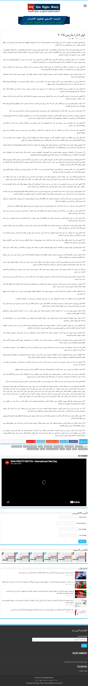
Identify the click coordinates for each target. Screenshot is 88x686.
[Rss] (56, 680)
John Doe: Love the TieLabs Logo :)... (75, 662)
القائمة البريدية (82, 636)
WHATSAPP (82, 517)
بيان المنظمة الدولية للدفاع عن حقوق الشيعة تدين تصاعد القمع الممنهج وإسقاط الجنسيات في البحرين (42, 610)
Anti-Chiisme (59, 446)
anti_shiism (69, 446)
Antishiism (48, 446)
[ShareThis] (43, 680)
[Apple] (40, 680)
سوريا (42, 449)
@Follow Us (82, 667)
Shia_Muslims (17, 446)
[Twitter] (52, 680)
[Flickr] (47, 680)
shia (40, 446)
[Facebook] (54, 680)
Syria (68, 449)
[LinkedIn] (50, 680)
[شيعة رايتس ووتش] (44, 7)
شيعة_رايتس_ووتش (33, 449)
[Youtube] (45, 680)
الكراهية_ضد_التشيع (52, 449)
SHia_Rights (83, 449)
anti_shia (79, 446)
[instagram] (38, 680)
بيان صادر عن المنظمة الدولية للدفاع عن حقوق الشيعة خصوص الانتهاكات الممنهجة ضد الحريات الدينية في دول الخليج (38, 582)
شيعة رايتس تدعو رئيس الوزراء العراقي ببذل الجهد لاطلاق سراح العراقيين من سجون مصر (46, 572)
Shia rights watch (30, 446)
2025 (69, 38)
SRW (74, 449)
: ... (86, 658)
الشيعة (62, 449)
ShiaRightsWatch (48, 677)
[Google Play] (36, 680)
